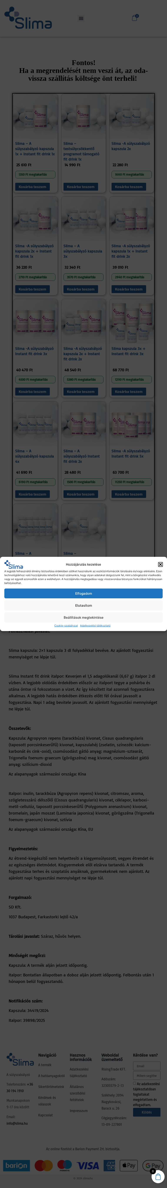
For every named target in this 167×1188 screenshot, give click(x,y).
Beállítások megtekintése (84, 617)
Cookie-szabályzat (66, 625)
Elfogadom (83, 593)
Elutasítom (83, 605)
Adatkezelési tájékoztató (95, 625)
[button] (160, 564)
